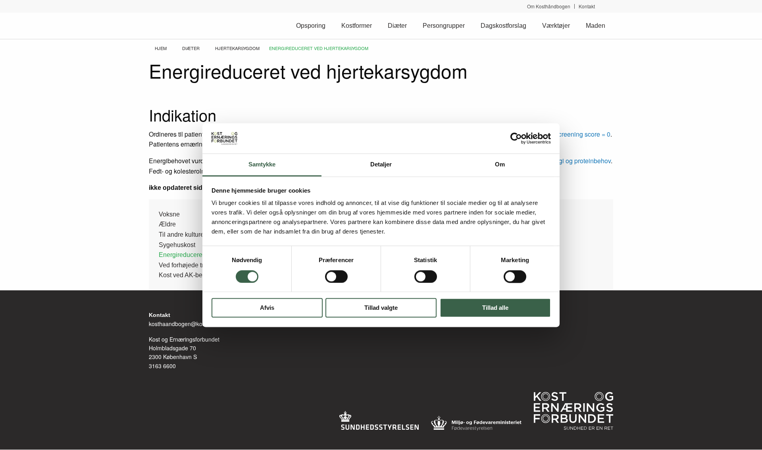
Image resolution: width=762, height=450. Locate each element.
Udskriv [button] (609, 61)
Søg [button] (610, 6)
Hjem (161, 48)
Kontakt (587, 6)
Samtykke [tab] (262, 164)
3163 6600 (162, 366)
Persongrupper (444, 25)
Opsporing (310, 25)
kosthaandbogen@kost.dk (181, 324)
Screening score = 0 (582, 134)
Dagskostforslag (503, 25)
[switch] (336, 276)
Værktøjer (556, 25)
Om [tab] (500, 164)
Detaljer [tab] (381, 164)
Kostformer (356, 25)
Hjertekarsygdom (237, 48)
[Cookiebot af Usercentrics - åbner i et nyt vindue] (516, 138)
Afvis (267, 308)
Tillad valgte (381, 308)
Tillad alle (495, 308)
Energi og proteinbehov (578, 160)
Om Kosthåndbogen (548, 6)
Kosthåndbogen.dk (182, 25)
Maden (595, 25)
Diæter (397, 25)
